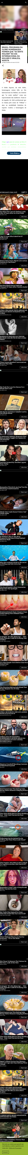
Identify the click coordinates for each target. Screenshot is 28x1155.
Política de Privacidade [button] (15, 1148)
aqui (7, 142)
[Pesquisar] (26, 2)
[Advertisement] (14, 176)
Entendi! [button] (5, 1152)
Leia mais (14, 153)
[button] (3, 66)
